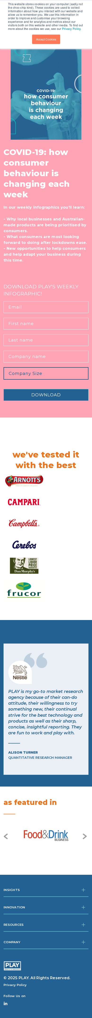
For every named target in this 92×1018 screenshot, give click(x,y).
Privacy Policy (71, 29)
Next (85, 836)
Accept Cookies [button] (46, 39)
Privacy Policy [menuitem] (15, 985)
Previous (6, 836)
